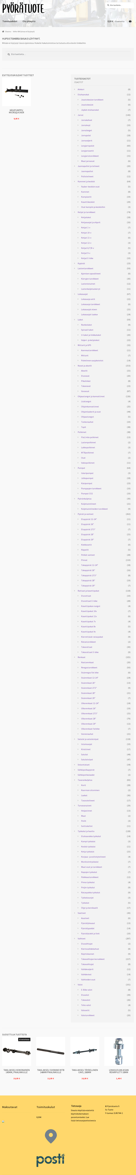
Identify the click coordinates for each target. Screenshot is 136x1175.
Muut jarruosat (88, 161)
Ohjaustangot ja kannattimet (91, 396)
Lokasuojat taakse (89, 314)
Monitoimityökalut (90, 861)
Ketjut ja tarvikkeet (86, 212)
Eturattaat (86, 595)
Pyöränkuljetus (85, 498)
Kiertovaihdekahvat (90, 949)
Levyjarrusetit (87, 150)
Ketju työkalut (87, 851)
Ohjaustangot (87, 416)
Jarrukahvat (86, 120)
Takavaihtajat (87, 964)
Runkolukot (86, 324)
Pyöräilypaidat (87, 928)
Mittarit (84, 355)
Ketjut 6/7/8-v (87, 248)
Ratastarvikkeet (88, 642)
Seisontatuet (84, 764)
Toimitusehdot (9, 21)
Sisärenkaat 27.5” (89, 688)
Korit (83, 785)
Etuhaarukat (83, 94)
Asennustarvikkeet (89, 350)
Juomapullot (87, 171)
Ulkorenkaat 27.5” (89, 713)
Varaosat (85, 391)
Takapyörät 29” (88, 585)
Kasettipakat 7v (88, 621)
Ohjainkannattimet (90, 406)
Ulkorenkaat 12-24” (90, 703)
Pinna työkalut (88, 882)
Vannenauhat (87, 734)
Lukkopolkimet (88, 447)
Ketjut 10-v (86, 232)
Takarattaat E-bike (90, 652)
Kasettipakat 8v (88, 626)
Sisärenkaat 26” (88, 683)
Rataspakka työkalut (90, 892)
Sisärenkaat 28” (88, 693)
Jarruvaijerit (86, 140)
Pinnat (84, 560)
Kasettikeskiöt (88, 202)
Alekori (81, 89)
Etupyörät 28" (87, 534)
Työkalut (85, 902)
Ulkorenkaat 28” (88, 718)
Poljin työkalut (88, 887)
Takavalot (85, 1000)
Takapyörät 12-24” (89, 565)
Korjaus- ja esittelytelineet (93, 856)
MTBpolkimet (87, 452)
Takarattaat (86, 647)
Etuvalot (85, 995)
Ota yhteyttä (29, 21)
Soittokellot (87, 826)
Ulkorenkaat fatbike (90, 728)
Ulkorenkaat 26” (88, 708)
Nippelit (85, 549)
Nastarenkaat (87, 662)
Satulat (84, 754)
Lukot (80, 319)
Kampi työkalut (88, 841)
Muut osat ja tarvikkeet (91, 867)
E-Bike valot (86, 989)
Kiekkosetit (86, 544)
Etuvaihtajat (87, 943)
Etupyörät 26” (87, 524)
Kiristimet (86, 749)
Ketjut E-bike (87, 258)
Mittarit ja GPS (84, 345)
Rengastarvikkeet (89, 667)
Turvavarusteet (85, 805)
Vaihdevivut (86, 974)
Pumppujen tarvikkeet (91, 488)
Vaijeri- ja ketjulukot (90, 340)
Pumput (81, 468)
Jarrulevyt (85, 125)
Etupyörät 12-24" (89, 519)
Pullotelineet (87, 176)
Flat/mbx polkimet (90, 437)
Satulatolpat (87, 759)
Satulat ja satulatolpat (88, 739)
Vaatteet (82, 913)
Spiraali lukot (87, 329)
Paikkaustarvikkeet (90, 877)
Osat (83, 457)
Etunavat (85, 376)
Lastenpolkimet (88, 442)
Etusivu (8, 31)
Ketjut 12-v (86, 243)
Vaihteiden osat (88, 979)
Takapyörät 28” (88, 580)
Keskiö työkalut (88, 846)
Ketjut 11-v (86, 237)
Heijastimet (86, 810)
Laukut (84, 795)
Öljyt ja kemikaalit (89, 907)
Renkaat (81, 657)
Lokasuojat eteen (89, 309)
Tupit (83, 427)
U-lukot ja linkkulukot (91, 335)
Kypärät (81, 263)
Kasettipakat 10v (89, 611)
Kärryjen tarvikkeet (90, 278)
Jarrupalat (86, 135)
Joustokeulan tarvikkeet (92, 99)
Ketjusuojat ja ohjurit (90, 222)
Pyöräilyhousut (88, 923)
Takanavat (86, 386)
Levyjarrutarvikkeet (90, 156)
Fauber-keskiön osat (90, 186)
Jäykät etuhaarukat (90, 110)
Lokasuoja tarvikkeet (90, 304)
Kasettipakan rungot (90, 606)
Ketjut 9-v (85, 253)
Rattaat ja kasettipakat (88, 590)
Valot (80, 984)
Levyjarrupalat (87, 145)
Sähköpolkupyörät (86, 769)
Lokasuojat (83, 294)
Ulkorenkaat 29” (88, 723)
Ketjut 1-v (85, 227)
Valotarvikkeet (88, 1015)
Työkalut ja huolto (86, 831)
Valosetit (85, 1010)
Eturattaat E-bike (89, 601)
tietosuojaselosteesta (86, 1120)
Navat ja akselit (85, 365)
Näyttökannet (87, 954)
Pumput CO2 (87, 493)
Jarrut (80, 115)
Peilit (83, 821)
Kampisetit (86, 196)
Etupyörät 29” (87, 539)
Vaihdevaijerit (87, 969)
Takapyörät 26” (88, 570)
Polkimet (82, 432)
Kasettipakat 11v (89, 616)
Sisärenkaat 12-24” (89, 677)
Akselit (84, 370)
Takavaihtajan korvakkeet (93, 959)
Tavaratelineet (88, 800)
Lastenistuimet (88, 283)
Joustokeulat (87, 104)
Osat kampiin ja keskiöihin (93, 207)
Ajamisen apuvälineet (91, 273)
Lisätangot (86, 401)
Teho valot (86, 1005)
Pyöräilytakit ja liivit (90, 933)
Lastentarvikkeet (85, 268)
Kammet (85, 191)
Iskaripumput (87, 473)
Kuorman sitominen (90, 790)
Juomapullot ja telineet (88, 166)
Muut (83, 816)
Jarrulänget (86, 130)
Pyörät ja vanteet (86, 514)
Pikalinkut (86, 381)
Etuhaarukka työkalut (91, 836)
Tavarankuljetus (85, 780)
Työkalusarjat (87, 897)
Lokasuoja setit (88, 299)
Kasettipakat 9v (88, 631)
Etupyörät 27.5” (88, 529)
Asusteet (85, 918)
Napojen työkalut (89, 872)
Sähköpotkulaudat (86, 774)
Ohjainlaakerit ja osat (91, 411)
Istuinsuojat (86, 744)
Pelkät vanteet (88, 555)
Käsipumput (86, 483)
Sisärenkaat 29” (88, 698)
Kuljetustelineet (88, 503)
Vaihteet (82, 938)
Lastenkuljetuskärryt (90, 289)
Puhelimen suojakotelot (92, 360)
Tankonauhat (87, 422)
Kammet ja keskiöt (86, 181)
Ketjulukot (86, 217)
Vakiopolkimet (88, 462)
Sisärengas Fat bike (90, 672)
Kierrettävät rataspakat (92, 636)
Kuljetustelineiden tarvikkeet (94, 509)
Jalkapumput (87, 478)
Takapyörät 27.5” (89, 575)
